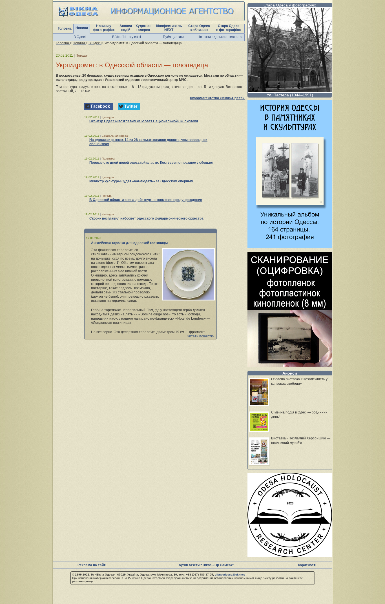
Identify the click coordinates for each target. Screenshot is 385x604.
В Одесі (80, 37)
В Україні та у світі (126, 37)
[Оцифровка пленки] (289, 365)
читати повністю (200, 336)
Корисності (307, 565)
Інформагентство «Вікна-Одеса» (217, 98)
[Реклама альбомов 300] (289, 246)
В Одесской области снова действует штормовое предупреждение (145, 200)
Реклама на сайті (92, 565)
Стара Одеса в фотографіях (228, 28)
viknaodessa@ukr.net (230, 574)
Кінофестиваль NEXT (169, 28)
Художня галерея (143, 28)
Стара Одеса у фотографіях (290, 5)
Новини (82, 28)
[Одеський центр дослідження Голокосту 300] (289, 555)
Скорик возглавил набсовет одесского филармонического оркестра (146, 218)
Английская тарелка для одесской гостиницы (129, 243)
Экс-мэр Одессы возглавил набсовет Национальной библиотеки (143, 121)
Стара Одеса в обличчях (199, 28)
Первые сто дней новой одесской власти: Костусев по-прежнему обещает (151, 163)
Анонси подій (126, 28)
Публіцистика (173, 37)
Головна (65, 28)
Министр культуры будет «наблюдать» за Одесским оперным (141, 181)
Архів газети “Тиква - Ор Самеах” (206, 565)
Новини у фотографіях (104, 28)
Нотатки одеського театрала (221, 37)
